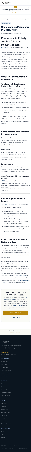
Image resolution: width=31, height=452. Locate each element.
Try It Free (15, 13)
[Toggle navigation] (28, 3)
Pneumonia (4, 47)
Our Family (3, 406)
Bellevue (3, 434)
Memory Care (4, 364)
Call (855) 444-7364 (15, 318)
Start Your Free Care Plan (15, 312)
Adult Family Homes (6, 370)
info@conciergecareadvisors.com (8, 354)
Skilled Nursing (4, 376)
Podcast (3, 387)
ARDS (3, 181)
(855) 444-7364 (5, 352)
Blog (7, 19)
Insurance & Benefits (6, 392)
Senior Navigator (17, 306)
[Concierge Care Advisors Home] (7, 2)
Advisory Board (4, 409)
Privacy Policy (4, 448)
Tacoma (3, 437)
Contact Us (3, 421)
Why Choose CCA (5, 412)
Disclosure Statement (22, 448)
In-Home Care (4, 367)
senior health (6, 23)
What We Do (4, 403)
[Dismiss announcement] (29, 7)
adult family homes (21, 275)
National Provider (5, 418)
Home (2, 19)
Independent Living (5, 373)
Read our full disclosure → (15, 332)
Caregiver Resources (6, 389)
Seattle (3, 432)
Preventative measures (7, 205)
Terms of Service (12, 448)
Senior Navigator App (6, 424)
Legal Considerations (6, 395)
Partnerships (4, 415)
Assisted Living (4, 361)
